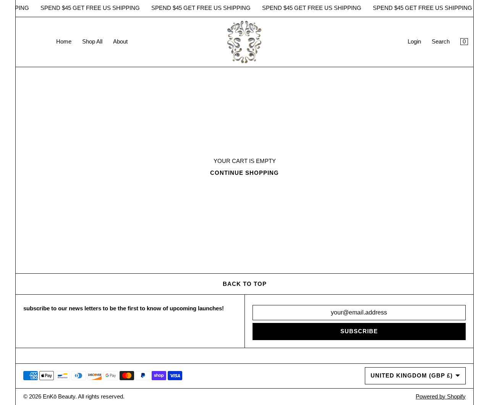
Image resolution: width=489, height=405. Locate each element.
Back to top (245, 284)
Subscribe (359, 331)
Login (414, 42)
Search (441, 42)
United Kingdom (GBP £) (412, 376)
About (120, 42)
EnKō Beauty (59, 397)
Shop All (92, 42)
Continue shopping (244, 173)
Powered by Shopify (441, 397)
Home (63, 42)
